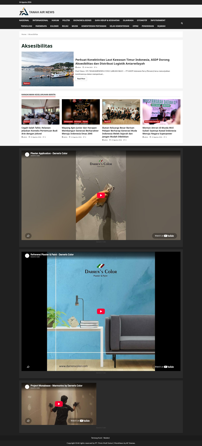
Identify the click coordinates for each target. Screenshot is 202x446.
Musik (75, 26)
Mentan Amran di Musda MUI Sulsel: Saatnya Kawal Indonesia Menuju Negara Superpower (159, 130)
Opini (135, 26)
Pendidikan (148, 26)
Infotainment (158, 20)
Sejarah (161, 26)
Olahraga (128, 20)
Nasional (24, 20)
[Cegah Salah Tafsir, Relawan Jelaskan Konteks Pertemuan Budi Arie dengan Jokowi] (41, 112)
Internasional (40, 20)
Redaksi (106, 438)
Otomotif (142, 20)
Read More (82, 79)
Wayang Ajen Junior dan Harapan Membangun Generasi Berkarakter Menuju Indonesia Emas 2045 (80, 130)
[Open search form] (182, 23)
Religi (65, 26)
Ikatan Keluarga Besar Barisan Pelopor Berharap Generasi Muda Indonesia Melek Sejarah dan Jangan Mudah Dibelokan (119, 132)
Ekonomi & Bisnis (82, 20)
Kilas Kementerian (119, 26)
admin (79, 67)
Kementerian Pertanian (93, 26)
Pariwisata (41, 26)
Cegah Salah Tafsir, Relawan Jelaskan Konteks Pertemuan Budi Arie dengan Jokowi (39, 130)
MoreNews (118, 443)
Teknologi (26, 26)
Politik (66, 20)
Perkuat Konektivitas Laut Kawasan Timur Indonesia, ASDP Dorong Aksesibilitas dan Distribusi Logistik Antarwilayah (48, 69)
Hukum (55, 20)
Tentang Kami (96, 438)
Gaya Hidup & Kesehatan (107, 20)
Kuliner (54, 26)
